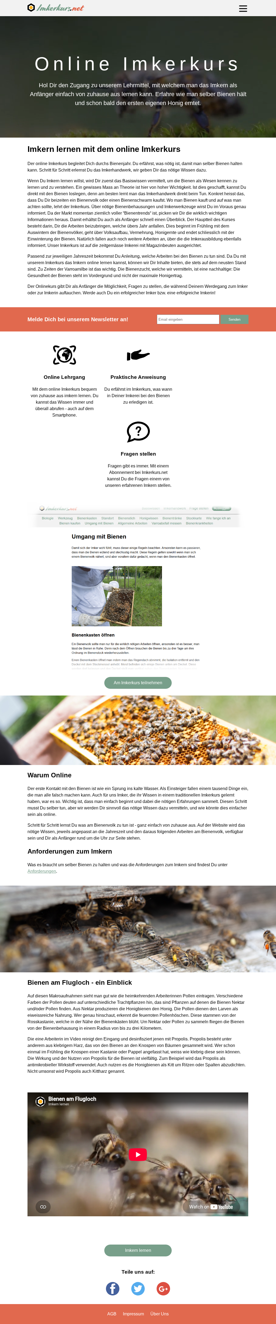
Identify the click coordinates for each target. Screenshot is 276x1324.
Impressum (133, 1314)
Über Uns (159, 1314)
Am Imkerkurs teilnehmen (138, 682)
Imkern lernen (138, 1250)
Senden (234, 319)
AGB (111, 1314)
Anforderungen (41, 871)
